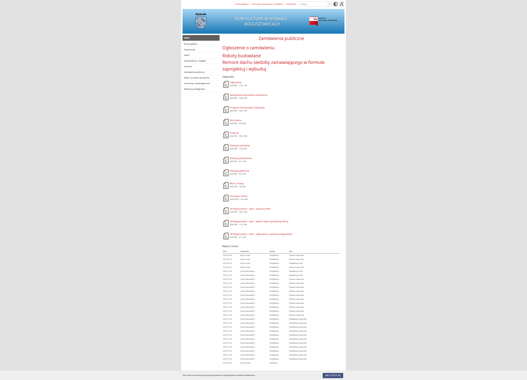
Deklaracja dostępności (194, 89)
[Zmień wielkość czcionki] (341, 4)
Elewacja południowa (241, 158)
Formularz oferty (238, 196)
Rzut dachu (236, 120)
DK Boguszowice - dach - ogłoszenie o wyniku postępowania (261, 234)
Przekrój (234, 132)
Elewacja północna (239, 170)
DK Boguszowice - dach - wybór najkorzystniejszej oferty (259, 221)
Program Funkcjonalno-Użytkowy (247, 107)
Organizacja (189, 49)
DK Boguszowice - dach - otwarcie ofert (250, 208)
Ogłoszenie (236, 82)
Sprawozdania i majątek (195, 61)
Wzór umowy (237, 183)
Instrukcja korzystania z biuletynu (267, 4)
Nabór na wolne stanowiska (196, 77)
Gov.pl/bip (291, 4)
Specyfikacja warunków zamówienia (248, 94)
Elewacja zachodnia (240, 145)
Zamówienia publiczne (194, 72)
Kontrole (188, 66)
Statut (186, 55)
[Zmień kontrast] (335, 4)
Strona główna (242, 4)
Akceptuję (333, 375)
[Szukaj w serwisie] (329, 4)
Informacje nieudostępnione (197, 83)
